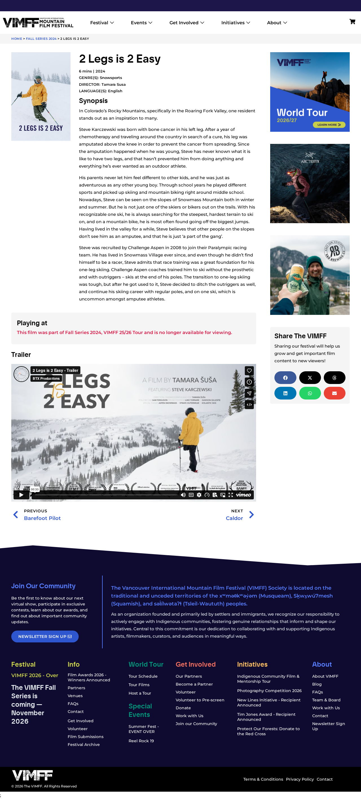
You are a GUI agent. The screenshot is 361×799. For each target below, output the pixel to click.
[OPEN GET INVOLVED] (202, 22)
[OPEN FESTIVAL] (112, 22)
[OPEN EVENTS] (150, 22)
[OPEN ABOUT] (285, 22)
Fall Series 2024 (41, 39)
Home (16, 39)
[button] (285, 377)
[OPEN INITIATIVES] (248, 22)
